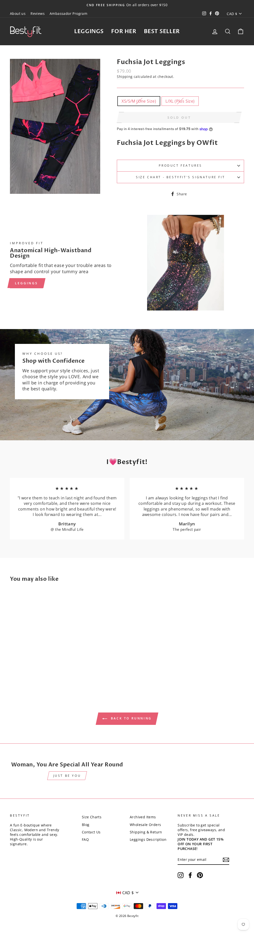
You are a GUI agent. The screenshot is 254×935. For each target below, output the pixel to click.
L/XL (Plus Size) (179, 101)
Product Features (180, 165)
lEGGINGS (26, 283)
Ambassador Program (68, 13)
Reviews (38, 13)
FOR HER (123, 31)
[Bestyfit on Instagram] (181, 875)
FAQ (85, 839)
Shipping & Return (146, 832)
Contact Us (91, 832)
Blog (86, 824)
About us (18, 13)
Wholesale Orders (145, 824)
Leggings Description (148, 839)
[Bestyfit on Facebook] (190, 875)
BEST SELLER (162, 31)
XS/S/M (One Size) (139, 101)
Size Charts (91, 817)
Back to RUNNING (130, 718)
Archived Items (143, 817)
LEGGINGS (88, 31)
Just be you (67, 776)
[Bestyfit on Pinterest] (200, 875)
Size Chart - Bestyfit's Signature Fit (180, 177)
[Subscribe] (226, 860)
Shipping (124, 76)
